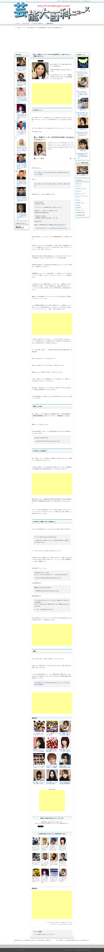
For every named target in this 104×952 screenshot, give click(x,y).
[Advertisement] (52, 39)
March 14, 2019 (57, 577)
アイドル (70, 924)
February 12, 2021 (55, 441)
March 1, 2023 (41, 542)
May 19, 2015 (49, 609)
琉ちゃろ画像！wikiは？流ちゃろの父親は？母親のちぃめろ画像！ (63, 879)
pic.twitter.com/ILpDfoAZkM (44, 587)
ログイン (46, 934)
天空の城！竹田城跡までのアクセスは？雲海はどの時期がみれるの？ (53, 879)
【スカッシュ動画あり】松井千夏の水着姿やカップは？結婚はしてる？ (44, 849)
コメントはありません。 (63, 924)
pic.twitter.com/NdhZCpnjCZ (41, 437)
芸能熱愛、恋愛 (81, 212)
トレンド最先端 (17, 27)
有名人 (79, 205)
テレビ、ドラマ (81, 193)
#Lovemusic (39, 202)
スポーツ (80, 191)
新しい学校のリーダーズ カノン (65, 922)
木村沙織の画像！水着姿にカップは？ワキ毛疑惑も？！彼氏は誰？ (83, 114)
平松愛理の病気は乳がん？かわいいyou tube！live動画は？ (54, 863)
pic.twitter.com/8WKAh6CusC (49, 537)
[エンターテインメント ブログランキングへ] (19, 227)
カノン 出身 (50, 922)
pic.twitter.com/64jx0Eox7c (61, 574)
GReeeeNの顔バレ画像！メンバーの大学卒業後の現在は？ (83, 73)
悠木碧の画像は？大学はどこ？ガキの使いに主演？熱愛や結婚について (62, 848)
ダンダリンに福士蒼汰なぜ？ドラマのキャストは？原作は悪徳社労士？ (36, 848)
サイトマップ (26, 23)
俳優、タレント (81, 202)
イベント (80, 186)
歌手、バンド (81, 210)
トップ (17, 23)
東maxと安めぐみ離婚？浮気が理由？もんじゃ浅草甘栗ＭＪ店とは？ (36, 879)
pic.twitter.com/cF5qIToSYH (58, 224)
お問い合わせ (50, 23)
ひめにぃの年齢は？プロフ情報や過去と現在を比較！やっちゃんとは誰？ (44, 880)
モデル (79, 200)
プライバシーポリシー (38, 23)
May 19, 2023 (63, 228)
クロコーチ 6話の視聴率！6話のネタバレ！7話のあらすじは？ (36, 863)
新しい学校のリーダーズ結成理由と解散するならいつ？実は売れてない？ (73, 940)
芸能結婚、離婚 (81, 215)
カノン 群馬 (55, 922)
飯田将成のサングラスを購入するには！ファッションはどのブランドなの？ (62, 864)
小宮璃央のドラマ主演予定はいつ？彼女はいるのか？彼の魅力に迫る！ (53, 848)
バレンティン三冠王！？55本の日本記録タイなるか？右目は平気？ (45, 863)
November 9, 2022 (54, 590)
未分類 (79, 207)
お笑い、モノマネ (82, 188)
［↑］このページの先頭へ (19, 950)
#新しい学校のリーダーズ (55, 207)
